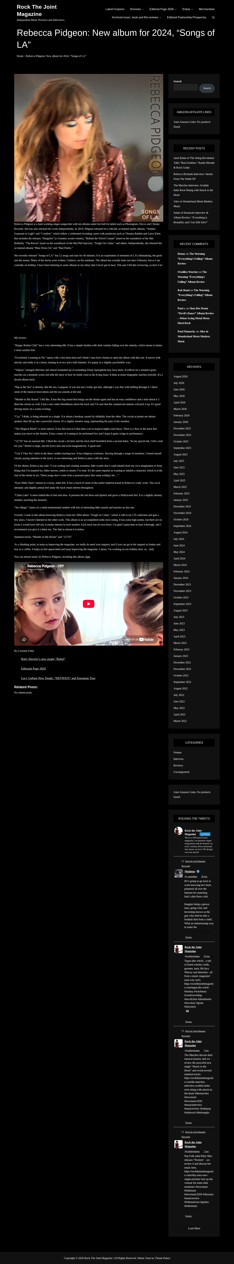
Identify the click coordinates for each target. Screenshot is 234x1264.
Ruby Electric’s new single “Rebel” (43, 659)
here (87, 556)
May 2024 (179, 551)
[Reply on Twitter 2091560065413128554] (186, 1017)
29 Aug (204, 876)
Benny (181, 253)
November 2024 (182, 512)
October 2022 (181, 675)
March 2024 (180, 564)
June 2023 (179, 623)
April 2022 (179, 714)
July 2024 (179, 538)
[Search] (213, 17)
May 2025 (179, 473)
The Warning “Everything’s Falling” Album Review (195, 258)
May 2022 (179, 707)
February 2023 (181, 649)
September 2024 (182, 525)
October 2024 (181, 519)
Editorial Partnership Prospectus (186, 17)
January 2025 (181, 499)
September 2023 (182, 603)
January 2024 (181, 577)
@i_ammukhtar (191, 876)
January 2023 (181, 655)
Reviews (135, 9)
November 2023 (182, 590)
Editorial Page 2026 (162, 9)
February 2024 (181, 571)
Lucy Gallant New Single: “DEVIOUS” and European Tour (58, 678)
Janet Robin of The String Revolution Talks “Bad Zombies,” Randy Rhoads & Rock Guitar (194, 163)
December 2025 (182, 428)
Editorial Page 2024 (33, 668)
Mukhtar (190, 871)
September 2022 (182, 681)
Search (178, 81)
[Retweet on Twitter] (183, 861)
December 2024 (182, 506)
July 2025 (179, 460)
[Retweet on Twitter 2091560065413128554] (193, 1017)
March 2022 (180, 720)
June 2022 (179, 701)
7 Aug (206, 1050)
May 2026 (179, 395)
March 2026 (180, 408)
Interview (179, 758)
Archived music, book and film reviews (135, 17)
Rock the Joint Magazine (193, 949)
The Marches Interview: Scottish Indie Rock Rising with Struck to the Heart (193, 190)
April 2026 (179, 402)
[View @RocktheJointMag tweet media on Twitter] (187, 1011)
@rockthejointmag (192, 956)
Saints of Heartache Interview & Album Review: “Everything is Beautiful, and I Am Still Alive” (191, 217)
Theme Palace (162, 1258)
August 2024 (181, 532)
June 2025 (179, 467)
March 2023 (180, 642)
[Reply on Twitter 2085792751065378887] (186, 1211)
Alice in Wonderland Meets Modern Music (194, 336)
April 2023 (179, 636)
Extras (186, 9)
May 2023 (179, 629)
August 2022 (181, 688)
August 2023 (181, 610)
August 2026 (181, 376)
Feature (178, 752)
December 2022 (182, 662)
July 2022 (179, 694)
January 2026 (181, 421)
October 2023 (181, 597)
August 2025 (181, 454)
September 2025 (182, 447)
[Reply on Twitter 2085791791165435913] (186, 1117)
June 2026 (179, 389)
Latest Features (115, 9)
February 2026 (181, 415)
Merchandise (207, 9)
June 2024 (179, 545)
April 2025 (179, 480)
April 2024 (179, 558)
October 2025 (181, 441)
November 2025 (182, 434)
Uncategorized (181, 771)
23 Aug (207, 956)
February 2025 (181, 493)
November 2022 (182, 668)
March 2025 (180, 486)
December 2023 (182, 584)
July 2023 (179, 616)
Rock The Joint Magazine (98, 1258)
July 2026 (179, 382)
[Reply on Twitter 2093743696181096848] (186, 932)
